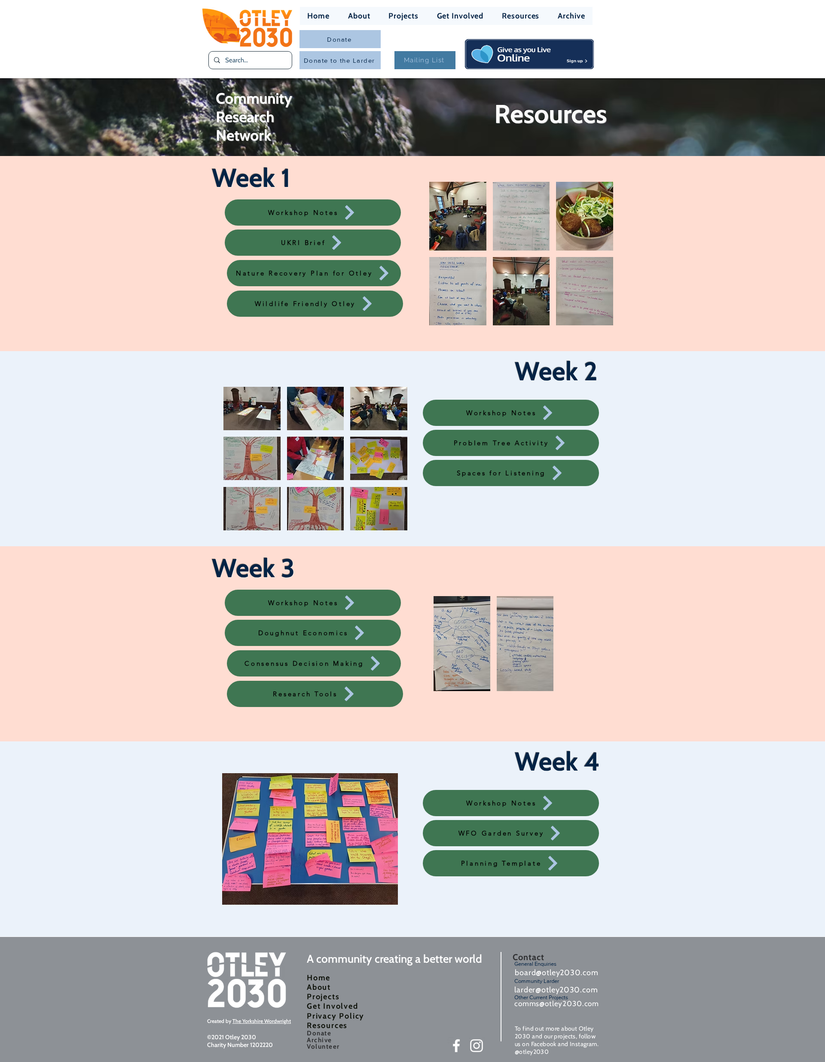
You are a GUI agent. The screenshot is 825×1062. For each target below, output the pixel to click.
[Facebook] (456, 1045)
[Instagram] (476, 1045)
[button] (457, 216)
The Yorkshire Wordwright (261, 1021)
